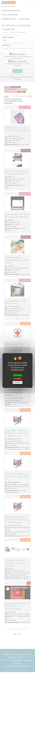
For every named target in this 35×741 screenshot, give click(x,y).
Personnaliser (17, 382)
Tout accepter (18, 375)
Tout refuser (17, 379)
